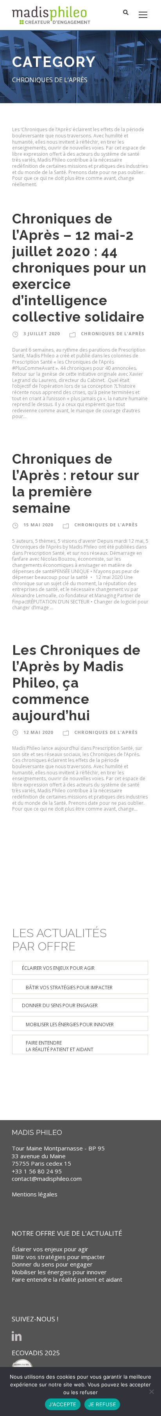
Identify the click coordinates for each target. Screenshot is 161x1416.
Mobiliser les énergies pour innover (59, 1272)
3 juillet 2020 (41, 333)
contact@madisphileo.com (47, 1178)
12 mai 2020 (38, 732)
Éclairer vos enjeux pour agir (50, 1249)
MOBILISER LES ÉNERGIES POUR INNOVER (70, 1024)
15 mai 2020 (38, 525)
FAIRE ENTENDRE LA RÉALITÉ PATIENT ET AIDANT (59, 1046)
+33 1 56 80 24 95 (37, 1171)
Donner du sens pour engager (52, 1264)
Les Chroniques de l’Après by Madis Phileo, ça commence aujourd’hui (76, 682)
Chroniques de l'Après (113, 333)
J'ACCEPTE (62, 1404)
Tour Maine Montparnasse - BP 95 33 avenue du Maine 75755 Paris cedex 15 (58, 1155)
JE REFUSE (102, 1404)
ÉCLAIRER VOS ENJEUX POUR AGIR (58, 968)
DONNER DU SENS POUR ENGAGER (60, 1005)
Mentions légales (34, 1194)
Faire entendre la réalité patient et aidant (67, 1279)
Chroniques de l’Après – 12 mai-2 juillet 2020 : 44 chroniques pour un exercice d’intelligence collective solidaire (79, 268)
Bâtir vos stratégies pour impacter (58, 1257)
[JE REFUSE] (151, 1391)
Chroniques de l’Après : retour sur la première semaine (75, 483)
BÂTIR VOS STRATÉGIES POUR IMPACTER (69, 987)
